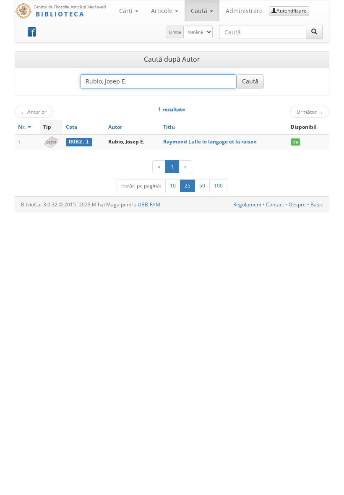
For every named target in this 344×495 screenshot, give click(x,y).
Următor (310, 111)
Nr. (22, 126)
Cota (71, 126)
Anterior (34, 111)
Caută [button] (200, 11)
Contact (275, 204)
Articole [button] (162, 11)
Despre (297, 204)
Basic (316, 204)
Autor (115, 126)
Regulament (247, 204)
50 (202, 185)
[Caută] (314, 32)
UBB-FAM (149, 204)
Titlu (169, 126)
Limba (175, 32)
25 (187, 185)
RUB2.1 (79, 141)
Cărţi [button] (126, 11)
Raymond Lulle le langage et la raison (210, 141)
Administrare (244, 11)
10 (173, 185)
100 (218, 185)
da (295, 142)
